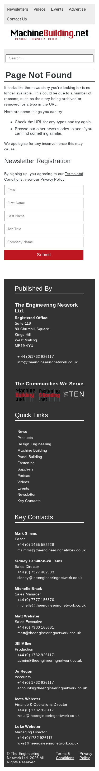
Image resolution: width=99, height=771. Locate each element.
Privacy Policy (52, 179)
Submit (44, 254)
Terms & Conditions (65, 755)
